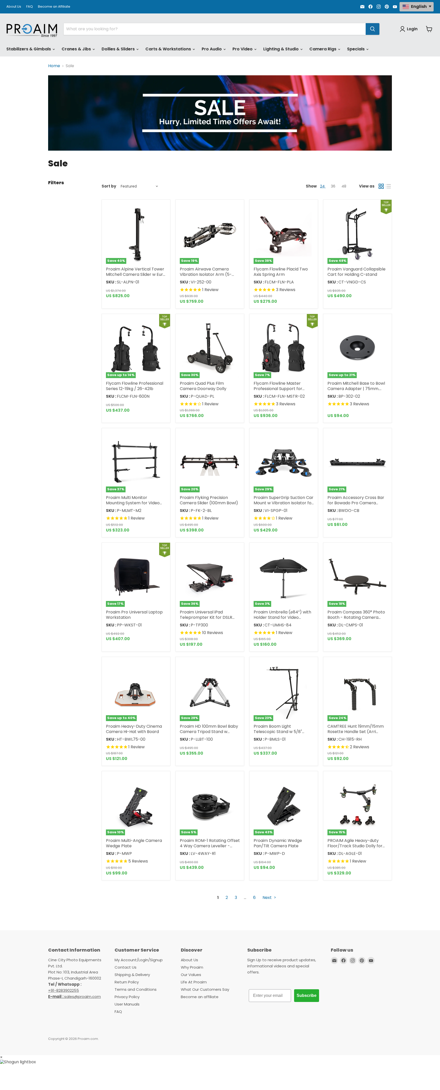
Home (54, 66)
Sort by (109, 186)
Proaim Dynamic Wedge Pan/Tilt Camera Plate (278, 843)
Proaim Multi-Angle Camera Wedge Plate (134, 843)
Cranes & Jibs (77, 49)
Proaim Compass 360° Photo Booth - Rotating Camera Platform (356, 617)
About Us (13, 7)
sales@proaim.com (82, 996)
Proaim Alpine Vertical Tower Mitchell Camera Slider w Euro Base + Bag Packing (136, 274)
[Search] (372, 29)
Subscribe (307, 995)
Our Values (191, 974)
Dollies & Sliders (119, 49)
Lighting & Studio (281, 49)
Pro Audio (212, 49)
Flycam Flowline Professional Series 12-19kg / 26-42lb (134, 386)
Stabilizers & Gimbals (29, 49)
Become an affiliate (199, 996)
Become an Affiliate (54, 7)
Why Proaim (192, 967)
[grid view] (381, 186)
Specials (356, 49)
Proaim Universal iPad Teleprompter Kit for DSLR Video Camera (206, 617)
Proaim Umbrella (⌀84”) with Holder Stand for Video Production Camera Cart (282, 617)
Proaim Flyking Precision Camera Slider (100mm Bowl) (209, 500)
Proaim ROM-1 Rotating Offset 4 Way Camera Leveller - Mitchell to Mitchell (210, 846)
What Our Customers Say (205, 989)
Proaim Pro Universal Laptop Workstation (134, 614)
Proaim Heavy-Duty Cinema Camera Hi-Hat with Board (134, 729)
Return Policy (127, 982)
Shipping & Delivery (132, 974)
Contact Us (125, 967)
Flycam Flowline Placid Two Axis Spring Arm (281, 271)
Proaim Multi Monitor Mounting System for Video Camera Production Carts (133, 503)
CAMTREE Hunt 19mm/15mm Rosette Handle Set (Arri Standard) (355, 731)
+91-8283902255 (63, 990)
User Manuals (127, 1004)
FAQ (29, 7)
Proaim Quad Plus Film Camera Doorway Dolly (203, 386)
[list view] (388, 186)
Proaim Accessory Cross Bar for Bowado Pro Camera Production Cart (355, 503)
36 (333, 186)
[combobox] (215, 29)
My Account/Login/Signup (139, 960)
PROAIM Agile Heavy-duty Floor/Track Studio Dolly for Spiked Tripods (354, 846)
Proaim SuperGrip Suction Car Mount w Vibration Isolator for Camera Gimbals (283, 503)
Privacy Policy (127, 996)
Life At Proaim (194, 982)
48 (343, 186)
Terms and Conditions (136, 989)
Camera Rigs (323, 49)
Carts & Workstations (168, 49)
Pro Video (243, 49)
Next (268, 897)
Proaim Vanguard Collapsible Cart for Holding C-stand (356, 271)
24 (323, 186)
